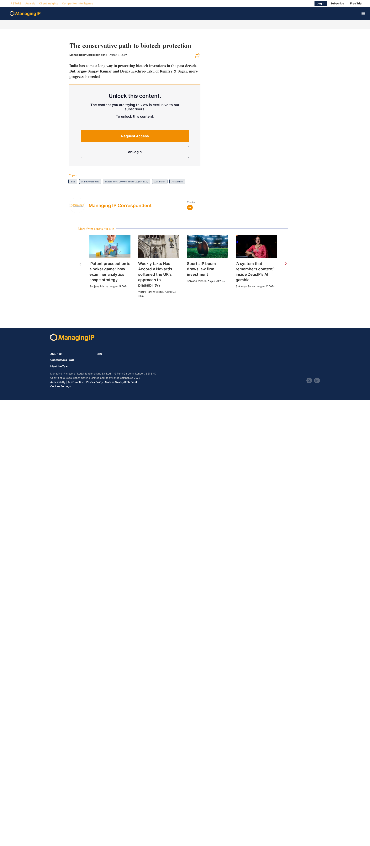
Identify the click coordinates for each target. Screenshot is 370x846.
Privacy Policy (94, 382)
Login (320, 3)
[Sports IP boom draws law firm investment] (207, 246)
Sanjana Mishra (98, 286)
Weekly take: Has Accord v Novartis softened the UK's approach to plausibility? (155, 274)
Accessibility (58, 382)
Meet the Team (59, 366)
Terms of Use (76, 382)
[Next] (285, 264)
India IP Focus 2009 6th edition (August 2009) (126, 181)
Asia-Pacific (159, 181)
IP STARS (15, 3)
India (73, 181)
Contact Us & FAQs (62, 359)
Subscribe (337, 3)
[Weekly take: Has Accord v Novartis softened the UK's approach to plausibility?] (158, 246)
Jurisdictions (177, 181)
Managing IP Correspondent (120, 205)
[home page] (25, 13)
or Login (135, 152)
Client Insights (48, 3)
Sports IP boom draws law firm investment (201, 269)
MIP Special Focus (90, 181)
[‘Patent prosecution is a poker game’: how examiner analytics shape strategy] (109, 246)
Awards (30, 3)
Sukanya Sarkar (246, 286)
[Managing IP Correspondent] (79, 205)
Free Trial (356, 3)
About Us (56, 354)
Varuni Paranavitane (150, 291)
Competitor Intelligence (77, 3)
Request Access (135, 136)
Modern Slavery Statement (121, 382)
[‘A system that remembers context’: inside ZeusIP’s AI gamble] (256, 246)
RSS (99, 354)
